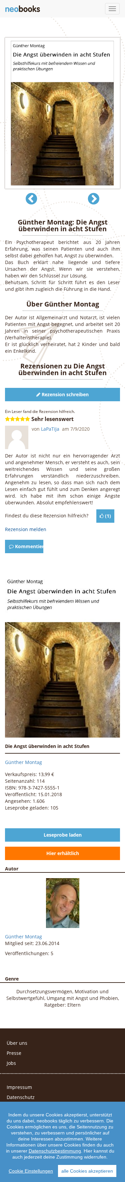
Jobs (11, 1063)
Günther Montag (23, 762)
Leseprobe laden (63, 835)
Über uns (17, 1043)
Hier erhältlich (62, 853)
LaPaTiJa (51, 429)
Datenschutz (21, 1097)
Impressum (19, 1087)
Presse (14, 1053)
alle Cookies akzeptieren (87, 1171)
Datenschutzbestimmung (55, 1151)
